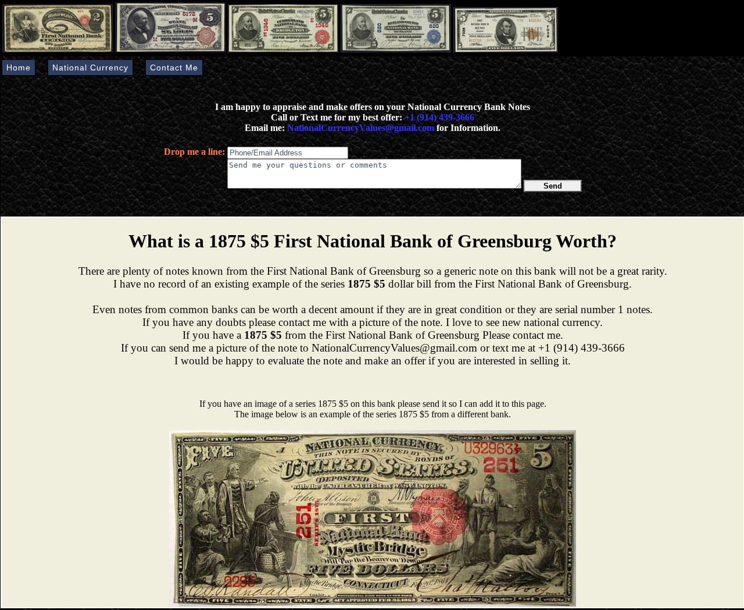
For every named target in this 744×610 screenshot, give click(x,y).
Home (18, 67)
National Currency (90, 67)
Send (552, 186)
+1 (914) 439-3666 (439, 117)
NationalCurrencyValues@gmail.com (359, 128)
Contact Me (174, 67)
